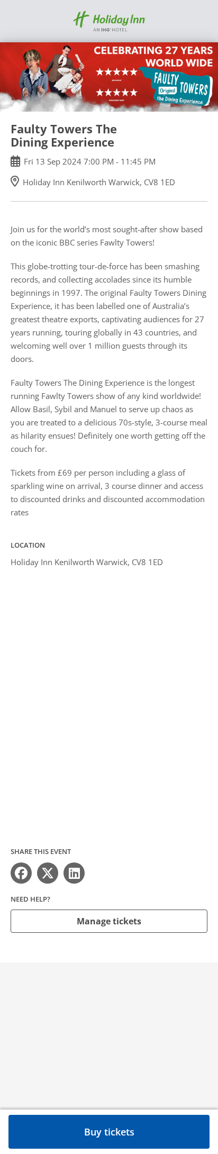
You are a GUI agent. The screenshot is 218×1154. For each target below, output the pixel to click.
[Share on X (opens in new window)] (47, 873)
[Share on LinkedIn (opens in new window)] (74, 873)
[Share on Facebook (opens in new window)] (21, 873)
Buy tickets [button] (109, 1131)
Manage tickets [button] (109, 921)
